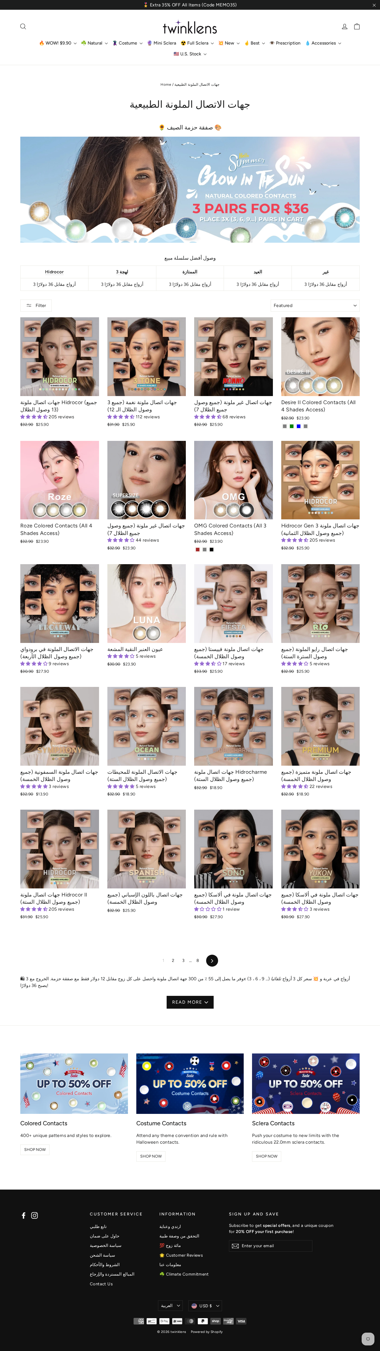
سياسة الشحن (102, 1255)
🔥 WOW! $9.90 (55, 43)
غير (326, 271)
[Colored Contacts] (74, 1083)
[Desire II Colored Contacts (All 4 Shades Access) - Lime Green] (291, 426)
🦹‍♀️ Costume (125, 43)
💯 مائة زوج (170, 1245)
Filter (40, 305)
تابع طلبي (98, 1226)
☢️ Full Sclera (195, 43)
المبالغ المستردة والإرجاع (112, 1274)
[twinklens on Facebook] (23, 1215)
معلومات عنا (170, 1264)
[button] (34, 416)
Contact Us (101, 1283)
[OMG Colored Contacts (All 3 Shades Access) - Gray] (204, 549)
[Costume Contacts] (190, 1083)
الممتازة (189, 271)
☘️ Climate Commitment (184, 1274)
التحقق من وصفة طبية (179, 1236)
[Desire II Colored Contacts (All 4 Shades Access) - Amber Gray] (284, 426)
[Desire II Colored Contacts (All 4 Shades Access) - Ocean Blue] (298, 426)
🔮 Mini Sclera (161, 43)
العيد (258, 271)
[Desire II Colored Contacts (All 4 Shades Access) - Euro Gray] (305, 426)
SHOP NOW (35, 1149)
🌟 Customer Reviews (181, 1255)
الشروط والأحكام (105, 1264)
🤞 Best (252, 43)
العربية (166, 1305)
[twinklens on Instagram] (34, 1215)
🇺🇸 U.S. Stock (188, 54)
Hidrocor (54, 271)
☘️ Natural (92, 43)
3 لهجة (122, 271)
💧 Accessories (321, 43)
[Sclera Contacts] (306, 1083)
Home (166, 84)
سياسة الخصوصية (106, 1245)
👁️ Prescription (284, 43)
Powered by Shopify (207, 1332)
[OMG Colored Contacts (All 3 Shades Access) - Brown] (197, 549)
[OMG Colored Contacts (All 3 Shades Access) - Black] (211, 549)
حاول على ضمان (104, 1236)
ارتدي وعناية (170, 1226)
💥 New (226, 43)
